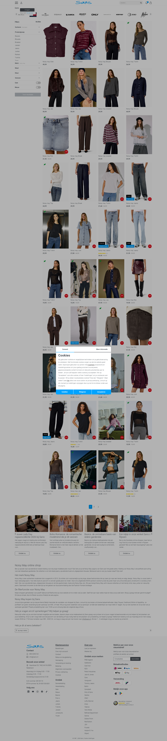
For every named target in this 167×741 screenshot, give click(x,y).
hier (68, 380)
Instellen (65, 392)
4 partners (91, 365)
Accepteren (101, 392)
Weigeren (82, 392)
